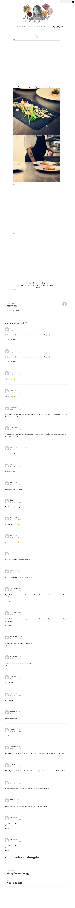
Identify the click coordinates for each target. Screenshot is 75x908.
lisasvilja (12, 553)
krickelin (12, 328)
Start (14, 26)
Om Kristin (19, 26)
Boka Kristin (28, 26)
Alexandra (13, 747)
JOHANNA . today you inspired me (21, 447)
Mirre (11, 407)
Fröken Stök (13, 636)
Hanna (12, 817)
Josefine (12, 711)
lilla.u (11, 482)
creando (12, 782)
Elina (11, 676)
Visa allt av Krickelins (13, 310)
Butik (49, 26)
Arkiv (36, 26)
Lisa (11, 518)
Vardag (36, 35)
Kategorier (42, 26)
